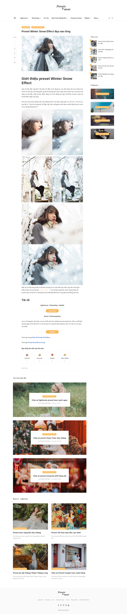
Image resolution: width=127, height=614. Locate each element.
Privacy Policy (74, 600)
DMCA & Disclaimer (84, 600)
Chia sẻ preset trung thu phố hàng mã (49, 476)
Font (53, 600)
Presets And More (45, 403)
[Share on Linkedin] (15, 62)
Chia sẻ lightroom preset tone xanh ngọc (50, 400)
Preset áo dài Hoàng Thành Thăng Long (30, 573)
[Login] (109, 18)
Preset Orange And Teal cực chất (106, 58)
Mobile (87, 18)
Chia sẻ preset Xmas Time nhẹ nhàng (49, 438)
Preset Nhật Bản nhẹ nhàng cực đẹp (106, 75)
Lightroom (23, 18)
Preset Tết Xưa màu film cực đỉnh (66, 533)
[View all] (102, 94)
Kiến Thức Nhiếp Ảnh (59, 18)
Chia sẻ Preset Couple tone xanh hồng (68, 573)
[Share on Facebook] (15, 49)
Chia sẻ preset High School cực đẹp (105, 42)
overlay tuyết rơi (44, 290)
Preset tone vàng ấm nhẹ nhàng (27, 533)
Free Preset (24, 368)
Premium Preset (76, 18)
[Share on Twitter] (15, 53)
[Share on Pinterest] (15, 58)
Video (96, 18)
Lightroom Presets (38, 27)
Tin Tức (46, 18)
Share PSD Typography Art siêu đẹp (105, 50)
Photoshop (35, 18)
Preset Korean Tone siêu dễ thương (106, 67)
